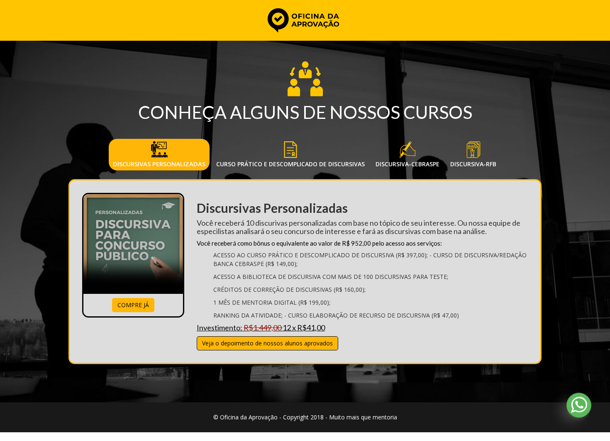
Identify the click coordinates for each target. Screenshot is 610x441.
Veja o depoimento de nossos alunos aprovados (267, 343)
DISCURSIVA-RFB (473, 164)
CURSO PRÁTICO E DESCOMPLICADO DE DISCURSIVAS (290, 164)
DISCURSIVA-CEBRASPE (407, 164)
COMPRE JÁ (133, 305)
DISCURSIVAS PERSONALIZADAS (159, 164)
